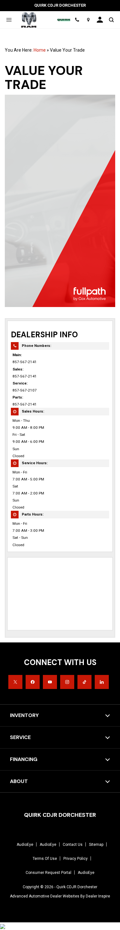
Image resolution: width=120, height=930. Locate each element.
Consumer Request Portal (48, 872)
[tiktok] (84, 682)
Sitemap (96, 844)
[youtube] (50, 682)
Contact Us (73, 844)
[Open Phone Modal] (77, 19)
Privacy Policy (75, 858)
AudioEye (25, 844)
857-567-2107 (24, 390)
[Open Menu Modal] (8, 19)
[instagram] (67, 682)
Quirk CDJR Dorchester (76, 887)
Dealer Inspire (98, 896)
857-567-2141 (24, 362)
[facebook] (33, 682)
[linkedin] (102, 682)
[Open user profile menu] (100, 20)
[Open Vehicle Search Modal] (111, 19)
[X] (15, 682)
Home (40, 50)
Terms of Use (45, 858)
